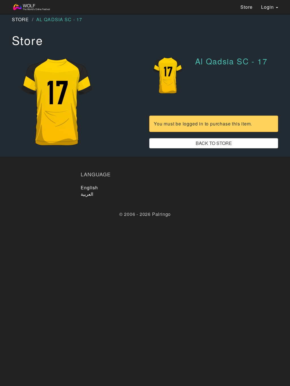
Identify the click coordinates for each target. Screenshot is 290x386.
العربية (87, 194)
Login (268, 7)
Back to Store (214, 143)
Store (246, 7)
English (89, 187)
